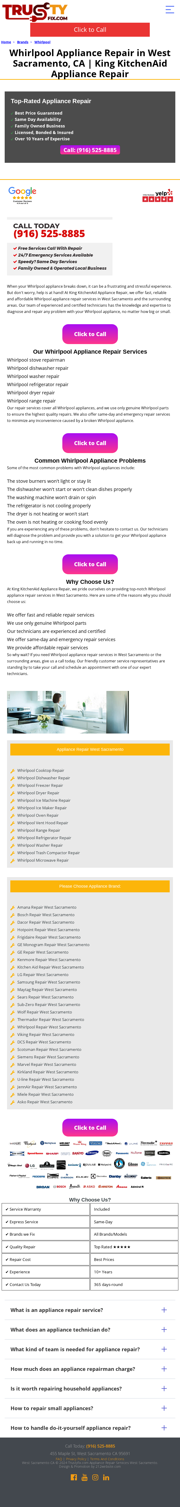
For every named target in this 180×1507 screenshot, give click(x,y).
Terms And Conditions (107, 1459)
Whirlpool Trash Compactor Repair (48, 852)
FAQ (59, 1459)
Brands (22, 42)
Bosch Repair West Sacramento (46, 914)
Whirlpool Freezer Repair (40, 785)
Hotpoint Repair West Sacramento (48, 929)
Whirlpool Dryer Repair (38, 792)
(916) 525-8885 (49, 233)
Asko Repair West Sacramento (44, 1101)
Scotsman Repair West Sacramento (49, 1049)
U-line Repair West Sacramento (45, 1079)
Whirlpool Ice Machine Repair (44, 800)
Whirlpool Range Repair (38, 830)
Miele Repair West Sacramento (45, 1094)
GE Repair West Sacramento (42, 952)
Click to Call (90, 29)
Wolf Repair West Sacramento (44, 1012)
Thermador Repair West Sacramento (50, 1019)
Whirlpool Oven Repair (38, 815)
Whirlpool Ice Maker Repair (42, 807)
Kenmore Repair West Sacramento (49, 959)
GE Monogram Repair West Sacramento (53, 944)
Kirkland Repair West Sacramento (47, 1072)
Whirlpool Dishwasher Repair (43, 778)
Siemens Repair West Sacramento (48, 1057)
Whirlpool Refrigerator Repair (44, 837)
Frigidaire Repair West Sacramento (49, 937)
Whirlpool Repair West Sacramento (49, 1027)
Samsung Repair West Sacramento (48, 982)
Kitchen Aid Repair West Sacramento (50, 967)
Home (6, 42)
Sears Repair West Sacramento (45, 997)
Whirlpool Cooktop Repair (40, 770)
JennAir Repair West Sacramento (47, 1086)
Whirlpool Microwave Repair (43, 860)
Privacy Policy (76, 1459)
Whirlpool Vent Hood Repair (42, 822)
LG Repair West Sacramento (42, 974)
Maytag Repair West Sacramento (47, 989)
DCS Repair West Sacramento (44, 1042)
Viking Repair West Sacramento (45, 1034)
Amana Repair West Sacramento (46, 907)
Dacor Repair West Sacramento (45, 922)
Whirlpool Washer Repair (40, 845)
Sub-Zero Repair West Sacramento (48, 1004)
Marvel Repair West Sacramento (46, 1064)
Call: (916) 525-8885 (90, 150)
